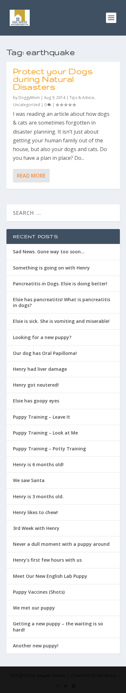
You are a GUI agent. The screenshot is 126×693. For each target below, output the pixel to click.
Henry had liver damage (40, 369)
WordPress (106, 675)
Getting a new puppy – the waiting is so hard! (58, 626)
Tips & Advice (81, 97)
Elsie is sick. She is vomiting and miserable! (61, 321)
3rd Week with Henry (36, 528)
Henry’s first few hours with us (47, 560)
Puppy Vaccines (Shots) (39, 592)
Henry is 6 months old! (38, 464)
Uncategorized (26, 104)
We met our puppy (34, 608)
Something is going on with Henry (51, 268)
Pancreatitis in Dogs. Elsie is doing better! (60, 283)
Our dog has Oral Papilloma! (45, 353)
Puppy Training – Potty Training (49, 449)
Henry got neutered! (36, 385)
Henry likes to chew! (35, 512)
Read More (31, 175)
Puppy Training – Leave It (41, 417)
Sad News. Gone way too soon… (49, 251)
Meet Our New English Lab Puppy (50, 576)
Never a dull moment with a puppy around (61, 544)
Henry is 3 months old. (38, 496)
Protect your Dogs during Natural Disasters (53, 79)
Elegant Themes (51, 675)
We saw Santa (29, 480)
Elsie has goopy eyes (36, 401)
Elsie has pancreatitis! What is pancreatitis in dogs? (61, 302)
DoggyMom (29, 97)
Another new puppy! (35, 646)
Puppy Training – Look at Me (45, 433)
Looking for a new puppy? (42, 337)
